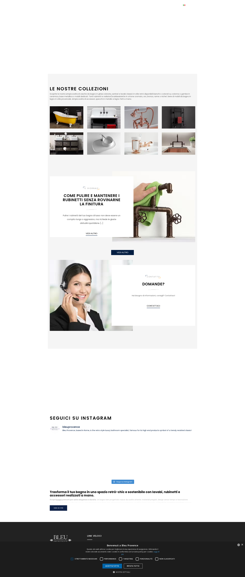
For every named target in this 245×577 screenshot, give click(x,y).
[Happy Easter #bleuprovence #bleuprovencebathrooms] (104, 467)
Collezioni (109, 5)
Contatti (140, 5)
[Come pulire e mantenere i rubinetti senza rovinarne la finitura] (153, 206)
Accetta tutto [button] (112, 566)
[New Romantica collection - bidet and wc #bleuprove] (177, 467)
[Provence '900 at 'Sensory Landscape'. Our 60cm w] (141, 446)
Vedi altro (91, 233)
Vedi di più (58, 508)
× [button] (242, 545)
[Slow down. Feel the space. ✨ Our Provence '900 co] (177, 446)
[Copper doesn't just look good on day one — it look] (67, 467)
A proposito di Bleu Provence (164, 5)
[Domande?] (91, 295)
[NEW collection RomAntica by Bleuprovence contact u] (141, 467)
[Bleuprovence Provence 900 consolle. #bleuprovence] (67, 446)
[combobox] (238, 545)
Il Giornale (126, 5)
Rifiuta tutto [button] (133, 566)
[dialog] (122, 559)
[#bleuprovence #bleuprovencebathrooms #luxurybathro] (104, 446)
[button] (122, 572)
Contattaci (153, 305)
